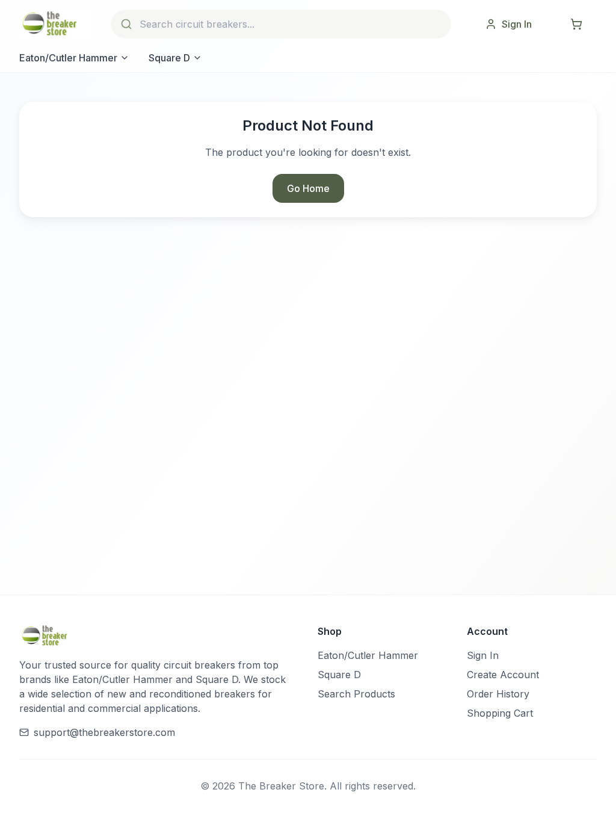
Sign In (483, 655)
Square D (169, 58)
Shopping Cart (500, 713)
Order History (498, 694)
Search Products (356, 694)
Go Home (308, 188)
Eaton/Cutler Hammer (68, 58)
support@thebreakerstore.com (104, 732)
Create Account (503, 675)
